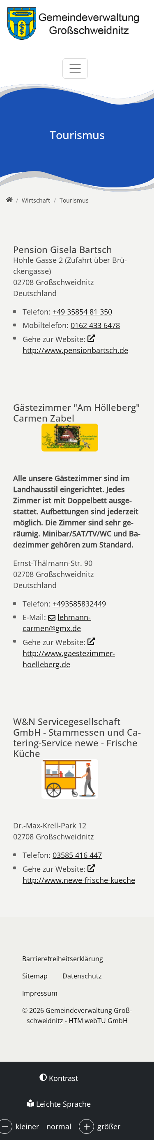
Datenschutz (82, 975)
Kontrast (62, 1078)
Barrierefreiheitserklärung (62, 958)
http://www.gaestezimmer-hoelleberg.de (69, 658)
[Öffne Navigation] (75, 68)
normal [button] (58, 1126)
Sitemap (35, 975)
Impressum (39, 993)
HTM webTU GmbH (98, 1020)
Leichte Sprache (62, 1104)
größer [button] (108, 1126)
